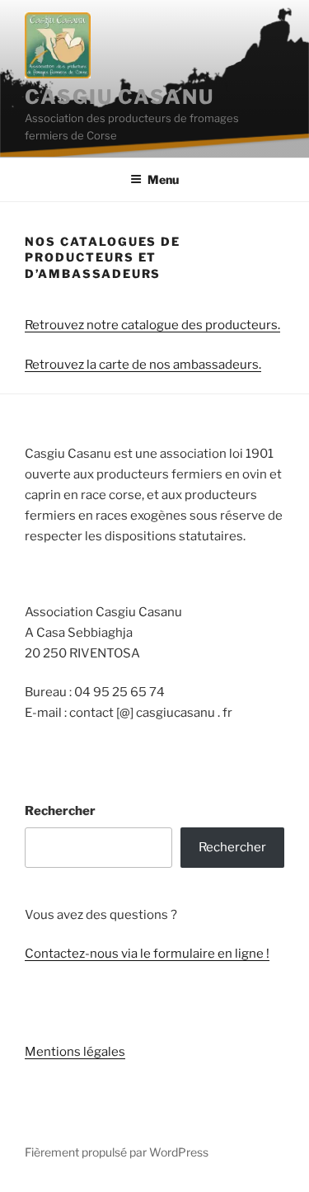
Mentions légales (75, 1051)
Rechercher (60, 810)
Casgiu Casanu (119, 97)
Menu (163, 179)
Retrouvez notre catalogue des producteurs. (152, 325)
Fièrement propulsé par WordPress (116, 1152)
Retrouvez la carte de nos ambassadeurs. (143, 364)
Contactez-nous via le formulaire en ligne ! (147, 953)
